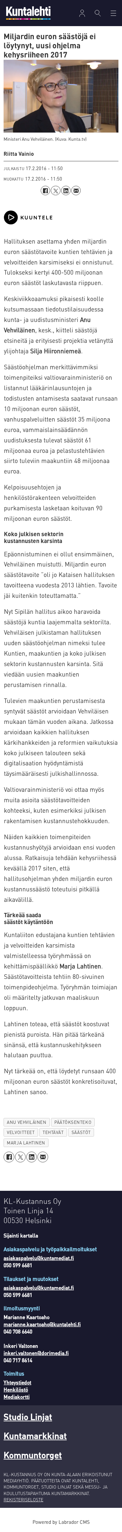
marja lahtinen (26, 1142)
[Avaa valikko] (82, 13)
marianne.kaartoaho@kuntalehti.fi (42, 1324)
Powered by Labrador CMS (61, 1522)
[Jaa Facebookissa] (45, 190)
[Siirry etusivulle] (28, 13)
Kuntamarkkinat (35, 1435)
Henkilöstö (16, 1389)
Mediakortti (17, 1397)
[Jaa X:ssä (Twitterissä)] (55, 190)
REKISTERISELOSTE (23, 1499)
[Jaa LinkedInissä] (66, 190)
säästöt (81, 1132)
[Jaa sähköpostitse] (76, 190)
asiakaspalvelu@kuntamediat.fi (39, 1258)
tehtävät (53, 1132)
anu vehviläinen (26, 1122)
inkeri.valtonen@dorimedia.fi (36, 1353)
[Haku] (98, 13)
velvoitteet (20, 1132)
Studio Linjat (28, 1416)
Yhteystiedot (17, 1382)
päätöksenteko (72, 1122)
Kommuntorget (33, 1454)
